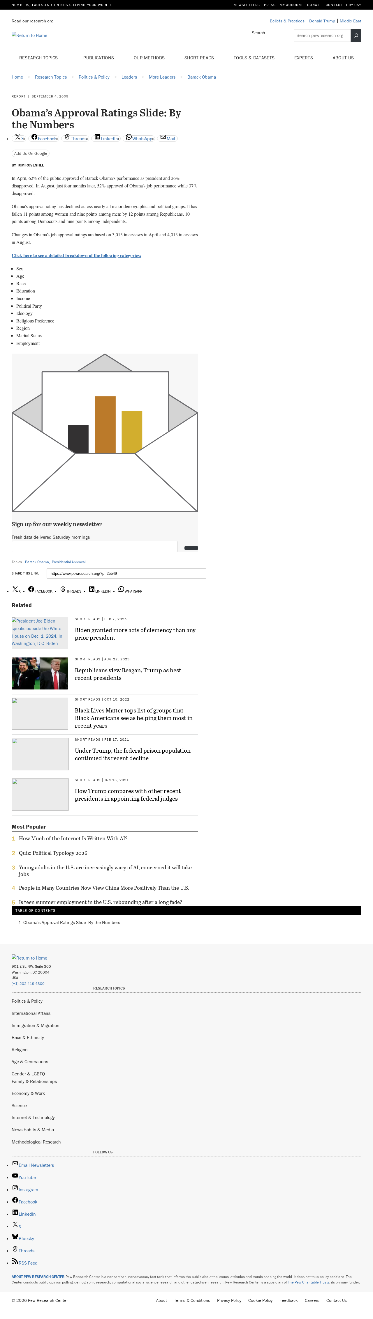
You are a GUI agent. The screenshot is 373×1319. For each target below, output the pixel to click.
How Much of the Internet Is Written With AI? (73, 838)
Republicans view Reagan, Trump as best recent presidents (128, 674)
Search (258, 33)
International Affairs (31, 1013)
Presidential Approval (69, 561)
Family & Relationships (34, 1081)
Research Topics (39, 58)
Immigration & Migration (35, 1025)
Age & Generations (30, 1061)
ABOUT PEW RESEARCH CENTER (38, 1276)
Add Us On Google (30, 153)
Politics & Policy (27, 1001)
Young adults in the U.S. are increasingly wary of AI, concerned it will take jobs (105, 870)
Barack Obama (37, 561)
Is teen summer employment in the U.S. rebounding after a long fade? (100, 902)
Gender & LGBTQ (28, 1074)
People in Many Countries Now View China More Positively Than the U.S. (104, 887)
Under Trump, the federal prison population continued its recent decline (133, 754)
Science (19, 1105)
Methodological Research (36, 1142)
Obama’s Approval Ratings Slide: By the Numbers (71, 922)
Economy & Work (28, 1093)
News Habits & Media (33, 1129)
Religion (20, 1049)
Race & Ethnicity (28, 1037)
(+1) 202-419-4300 (28, 983)
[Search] (356, 35)
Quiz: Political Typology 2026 (53, 853)
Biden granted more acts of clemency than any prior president (135, 633)
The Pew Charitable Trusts (308, 1282)
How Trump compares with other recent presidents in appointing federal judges (128, 794)
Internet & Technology (33, 1117)
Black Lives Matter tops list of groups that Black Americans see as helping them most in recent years (134, 717)
